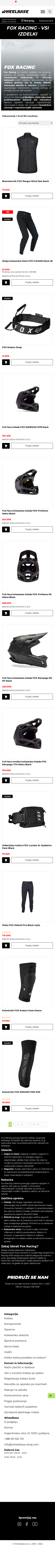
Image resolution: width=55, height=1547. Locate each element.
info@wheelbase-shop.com (21, 1444)
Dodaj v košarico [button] (6, 362)
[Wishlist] (5, 3)
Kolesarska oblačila (16, 1335)
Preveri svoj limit (46, 20)
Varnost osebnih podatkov (21, 1406)
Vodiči (8, 1352)
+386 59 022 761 (14, 1438)
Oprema (9, 1329)
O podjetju (11, 1422)
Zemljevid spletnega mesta (21, 1412)
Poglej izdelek (32, 196)
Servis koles (11, 1346)
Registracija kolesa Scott (19, 1378)
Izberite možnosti (6, 196)
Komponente (12, 1324)
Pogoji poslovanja (15, 1401)
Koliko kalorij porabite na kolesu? (25, 1357)
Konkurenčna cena (16, 1395)
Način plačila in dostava (19, 1367)
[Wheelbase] (15, 12)
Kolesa (8, 1318)
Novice (8, 1427)
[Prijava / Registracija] (10, 3)
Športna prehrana (15, 1340)
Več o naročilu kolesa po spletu (24, 1373)
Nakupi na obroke (15, 1389)
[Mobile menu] (43, 11)
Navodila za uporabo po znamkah (25, 1384)
